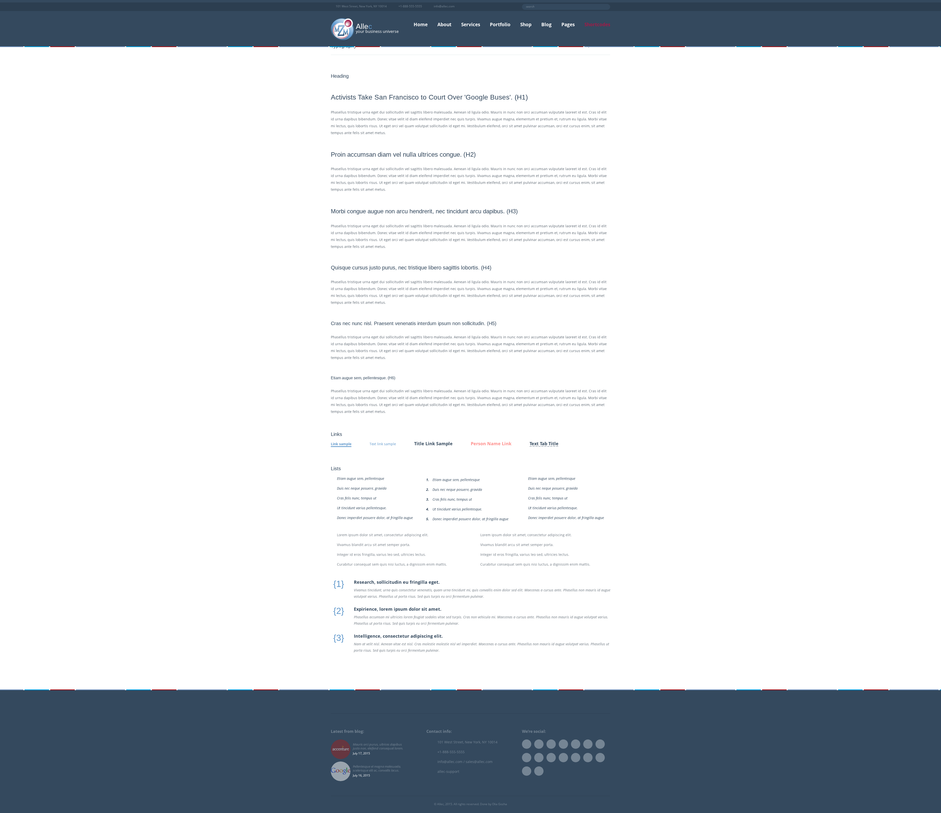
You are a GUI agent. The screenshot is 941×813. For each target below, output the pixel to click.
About (444, 24)
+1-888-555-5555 (410, 6)
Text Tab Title (544, 443)
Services (470, 24)
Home (421, 24)
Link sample (341, 444)
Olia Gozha (499, 804)
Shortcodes (597, 24)
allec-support (448, 771)
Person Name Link (491, 443)
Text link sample (383, 444)
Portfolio (500, 24)
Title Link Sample (433, 443)
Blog (546, 24)
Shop (526, 24)
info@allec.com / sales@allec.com (465, 761)
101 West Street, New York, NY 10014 (361, 6)
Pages (568, 24)
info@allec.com (444, 6)
